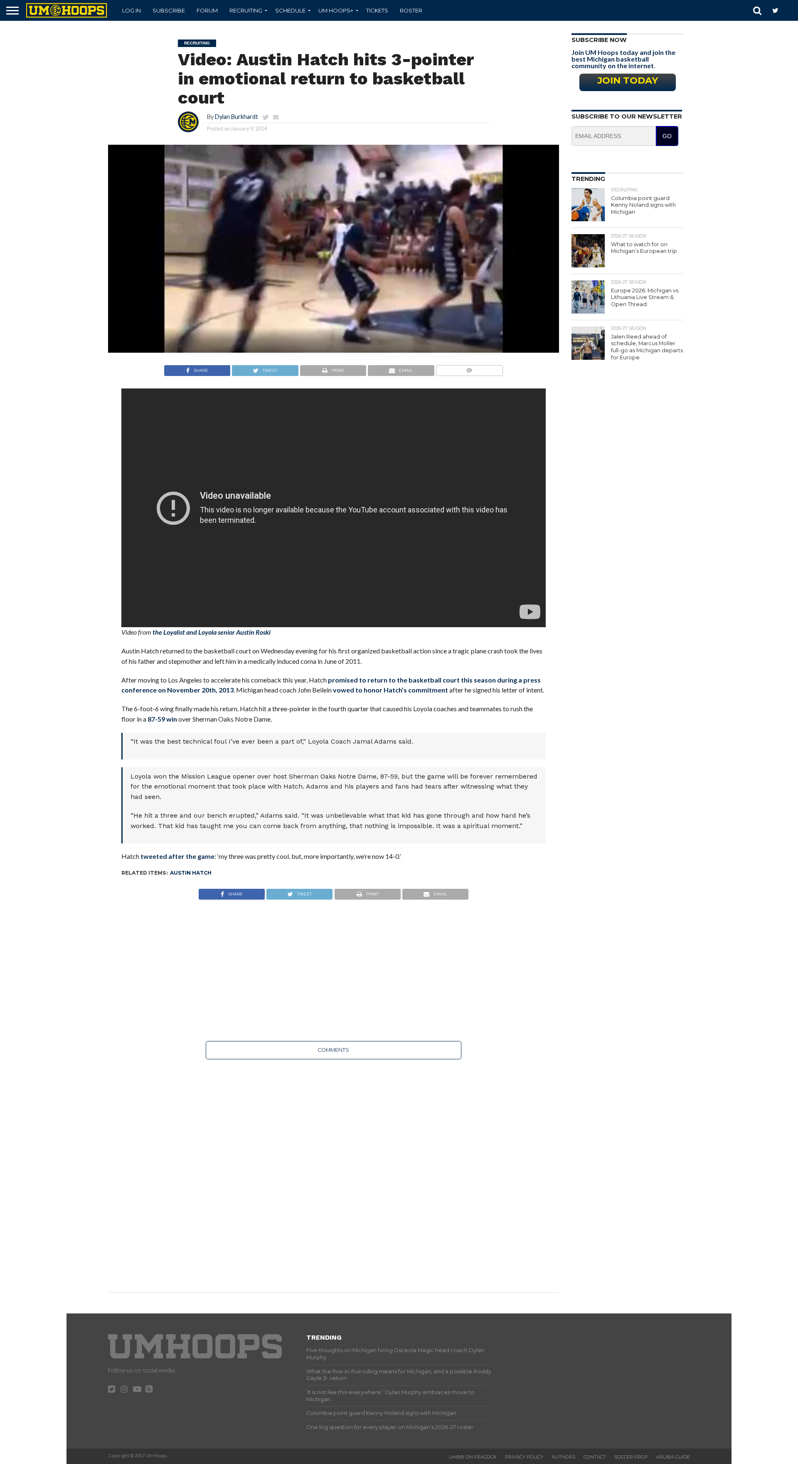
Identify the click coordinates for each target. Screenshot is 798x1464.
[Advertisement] (333, 970)
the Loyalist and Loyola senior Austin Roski (212, 632)
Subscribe (169, 10)
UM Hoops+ (335, 10)
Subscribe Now (599, 40)
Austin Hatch (191, 873)
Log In (131, 10)
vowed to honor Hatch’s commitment (390, 690)
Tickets (377, 10)
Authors (563, 1457)
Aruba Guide (673, 1457)
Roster (411, 10)
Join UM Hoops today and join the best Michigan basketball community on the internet (623, 58)
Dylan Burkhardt (236, 116)
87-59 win (162, 719)
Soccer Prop (631, 1457)
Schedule (290, 10)
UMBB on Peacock (473, 1457)
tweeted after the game (177, 856)
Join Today (627, 80)
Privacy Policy (524, 1457)
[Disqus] (333, 1170)
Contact (595, 1457)
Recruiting (245, 10)
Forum (207, 10)
